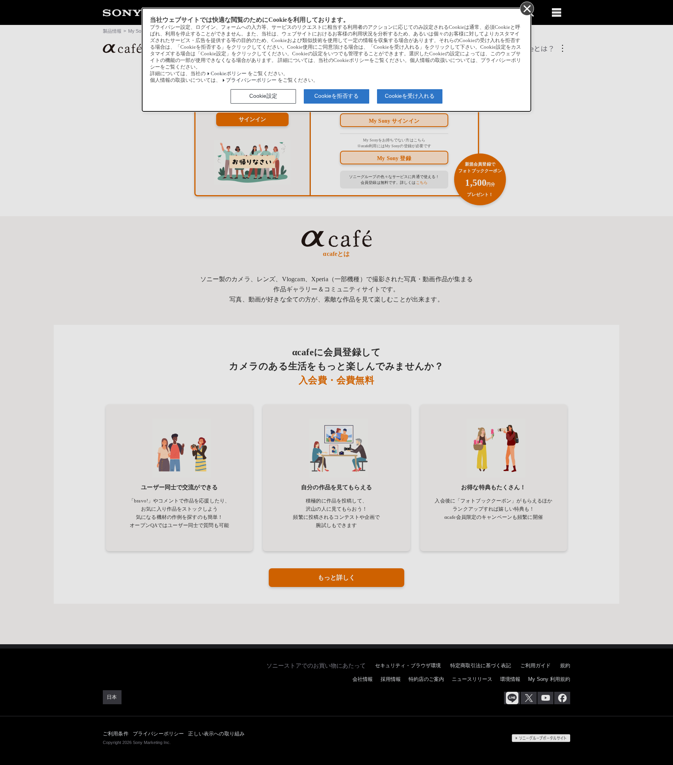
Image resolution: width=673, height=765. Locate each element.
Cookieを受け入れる (410, 96)
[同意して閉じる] (526, 8)
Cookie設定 (263, 96)
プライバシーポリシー (251, 80)
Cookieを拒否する (336, 96)
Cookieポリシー (229, 73)
